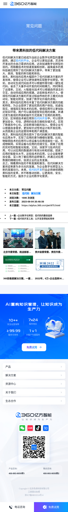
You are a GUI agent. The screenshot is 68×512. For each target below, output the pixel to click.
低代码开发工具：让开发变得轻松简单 (36, 218)
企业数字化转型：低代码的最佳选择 (35, 215)
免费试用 (54, 507)
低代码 (25, 193)
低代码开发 (40, 118)
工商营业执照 (34, 492)
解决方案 (35, 193)
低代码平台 (22, 60)
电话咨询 (20, 507)
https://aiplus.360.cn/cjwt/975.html (41, 205)
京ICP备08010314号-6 (34, 495)
